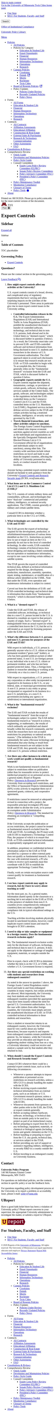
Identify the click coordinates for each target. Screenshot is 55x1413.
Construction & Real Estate (26, 1348)
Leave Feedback (9, 279)
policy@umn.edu (29, 1193)
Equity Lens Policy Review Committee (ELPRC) (33, 1383)
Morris (23, 1294)
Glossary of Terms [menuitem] (22, 187)
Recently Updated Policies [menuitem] (32, 94)
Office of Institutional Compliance (17, 26)
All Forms (18, 1318)
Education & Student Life (32, 1266)
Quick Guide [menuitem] (19, 154)
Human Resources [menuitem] (28, 58)
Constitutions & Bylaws (18, 1365)
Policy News (26, 1313)
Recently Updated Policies (32, 1310)
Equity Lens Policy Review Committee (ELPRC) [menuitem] (33, 167)
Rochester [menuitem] (24, 80)
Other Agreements (22, 1359)
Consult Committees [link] (23, 163)
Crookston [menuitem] (25, 72)
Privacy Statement (28, 1250)
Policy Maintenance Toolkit (26, 1398)
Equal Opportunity (29, 1269)
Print (5, 208)
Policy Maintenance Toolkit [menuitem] (26, 182)
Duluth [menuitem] (23, 75)
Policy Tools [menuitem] (19, 190)
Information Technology (31, 1277)
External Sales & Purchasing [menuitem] (27, 135)
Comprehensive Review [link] (19, 152)
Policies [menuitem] (11, 42)
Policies (11, 1258)
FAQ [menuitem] (15, 146)
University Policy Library (13, 32)
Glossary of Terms (22, 1403)
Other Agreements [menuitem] (22, 143)
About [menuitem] (10, 193)
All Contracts (19, 1340)
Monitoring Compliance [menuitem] (25, 185)
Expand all (6, 230)
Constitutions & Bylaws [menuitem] (18, 149)
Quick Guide (19, 1370)
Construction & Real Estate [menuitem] (26, 132)
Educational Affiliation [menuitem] (24, 130)
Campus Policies (21, 1285)
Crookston (25, 1288)
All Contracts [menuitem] (19, 124)
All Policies (19, 1261)
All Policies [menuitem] (19, 45)
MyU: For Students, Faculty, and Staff (25, 16)
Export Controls (15, 262)
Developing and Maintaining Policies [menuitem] (31, 157)
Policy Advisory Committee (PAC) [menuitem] (36, 174)
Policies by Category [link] (23, 47)
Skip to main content (11, 2)
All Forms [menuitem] (18, 102)
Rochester (24, 1296)
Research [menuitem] (24, 67)
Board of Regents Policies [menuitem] (25, 86)
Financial (24, 1272)
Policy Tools (19, 1406)
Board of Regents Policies (25, 1302)
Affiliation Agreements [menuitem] (24, 127)
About (10, 1409)
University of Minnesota (30, 1245)
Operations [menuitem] (25, 64)
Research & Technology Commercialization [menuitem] (25, 139)
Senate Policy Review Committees (36, 1387)
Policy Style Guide (22, 1376)
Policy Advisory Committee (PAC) (36, 1390)
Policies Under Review (31, 1307)
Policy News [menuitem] (26, 97)
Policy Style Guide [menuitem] (22, 160)
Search (5, 21)
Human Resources (28, 1274)
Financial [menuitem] (24, 56)
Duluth (23, 1291)
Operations (25, 1280)
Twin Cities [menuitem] (25, 83)
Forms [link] (10, 100)
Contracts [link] (11, 121)
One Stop (11, 13)
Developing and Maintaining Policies (31, 1373)
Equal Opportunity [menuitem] (29, 53)
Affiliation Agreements (24, 1343)
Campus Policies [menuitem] (21, 69)
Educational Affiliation (24, 1346)
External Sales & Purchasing (27, 1351)
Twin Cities (25, 1299)
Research (24, 1283)
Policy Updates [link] (20, 89)
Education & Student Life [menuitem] (32, 50)
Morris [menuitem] (23, 78)
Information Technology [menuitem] (31, 61)
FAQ (15, 1362)
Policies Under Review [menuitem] (31, 91)
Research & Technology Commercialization (25, 1355)
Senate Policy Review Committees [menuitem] (36, 171)
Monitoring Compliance (25, 1401)
